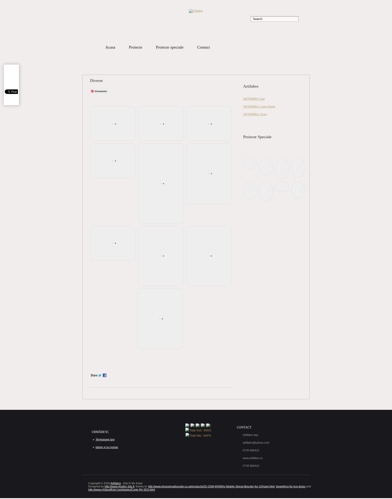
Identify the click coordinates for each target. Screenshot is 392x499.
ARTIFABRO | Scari (255, 114)
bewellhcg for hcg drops (291, 486)
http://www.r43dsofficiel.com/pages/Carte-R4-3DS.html (121, 489)
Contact (203, 47)
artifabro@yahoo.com (256, 442)
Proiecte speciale (170, 47)
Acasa (110, 47)
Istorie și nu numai (107, 447)
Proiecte (135, 47)
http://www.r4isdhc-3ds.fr (119, 486)
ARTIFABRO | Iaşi (254, 99)
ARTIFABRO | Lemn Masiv (259, 106)
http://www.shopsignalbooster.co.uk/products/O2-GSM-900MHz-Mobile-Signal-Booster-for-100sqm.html (211, 486)
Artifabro (115, 483)
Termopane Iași (105, 439)
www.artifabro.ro (253, 458)
